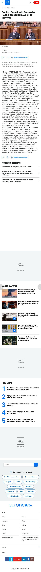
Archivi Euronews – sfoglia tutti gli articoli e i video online (30, 539)
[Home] (2, 7)
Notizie (7, 7)
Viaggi (4, 529)
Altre (3, 552)
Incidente (28, 496)
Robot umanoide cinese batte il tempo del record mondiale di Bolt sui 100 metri (17, 180)
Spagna (8, 482)
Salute (24, 525)
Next (3, 525)
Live (36, 2)
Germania (10, 491)
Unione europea (15, 486)
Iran (21, 491)
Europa (4, 517)
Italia (18, 482)
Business (4, 521)
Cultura (24, 529)
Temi (3, 512)
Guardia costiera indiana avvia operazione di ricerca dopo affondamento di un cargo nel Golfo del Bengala (17, 173)
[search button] (36, 465)
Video (3, 533)
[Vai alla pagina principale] (7, 2)
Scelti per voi (9, 285)
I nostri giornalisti (7, 537)
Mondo (13, 7)
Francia (28, 486)
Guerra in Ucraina (31, 477)
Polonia (31, 491)
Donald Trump (30, 482)
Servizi (4, 547)
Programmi (25, 533)
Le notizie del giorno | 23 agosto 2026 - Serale (17, 166)
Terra (23, 521)
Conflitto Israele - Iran (11, 477)
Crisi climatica (14, 496)
